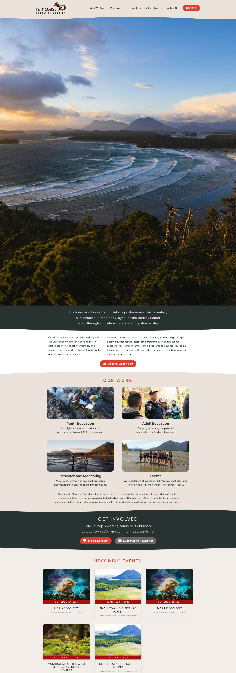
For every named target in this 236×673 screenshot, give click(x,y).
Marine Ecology (66, 608)
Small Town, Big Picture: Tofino (118, 610)
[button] (105, 8)
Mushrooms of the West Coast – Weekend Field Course (66, 667)
